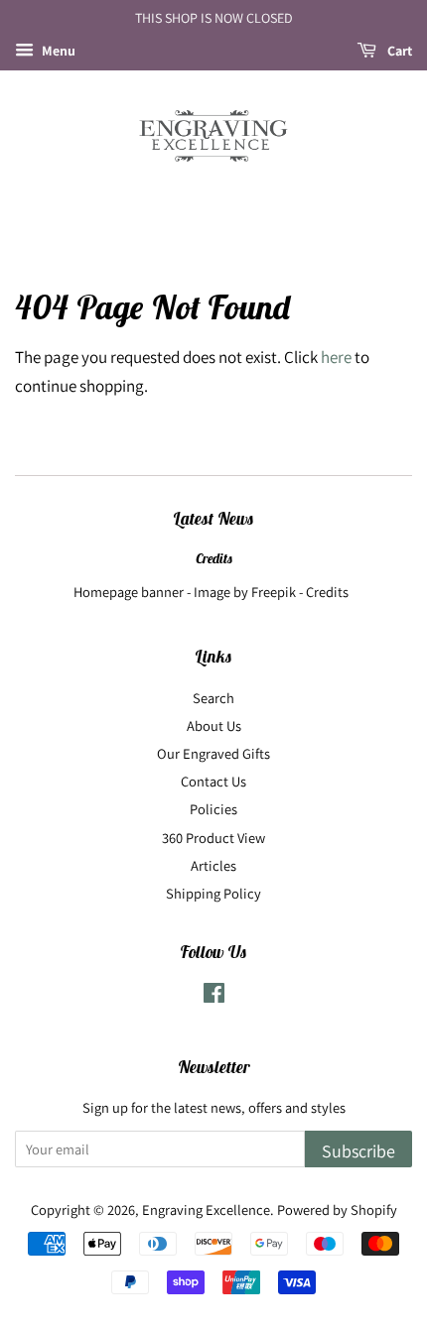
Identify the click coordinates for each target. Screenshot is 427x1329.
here (336, 357)
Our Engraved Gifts (213, 753)
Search (213, 697)
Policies (213, 808)
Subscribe (358, 1151)
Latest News (213, 519)
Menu (57, 51)
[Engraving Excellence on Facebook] (214, 996)
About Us (214, 725)
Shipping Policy (213, 893)
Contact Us (213, 781)
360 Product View (213, 837)
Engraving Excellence (206, 1209)
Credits (214, 558)
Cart (398, 51)
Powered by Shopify (337, 1209)
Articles (213, 865)
